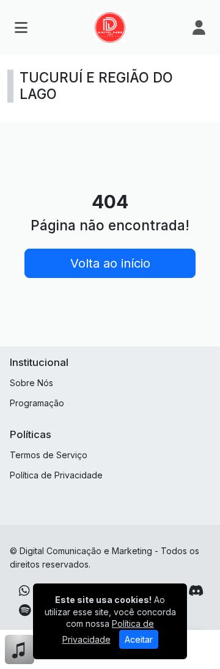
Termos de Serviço (48, 455)
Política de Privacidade (56, 475)
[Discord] (196, 590)
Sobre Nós (31, 383)
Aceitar (139, 639)
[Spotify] (25, 610)
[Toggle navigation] (21, 27)
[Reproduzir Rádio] (206, 649)
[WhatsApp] (24, 590)
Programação (37, 403)
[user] (199, 27)
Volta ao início (110, 263)
